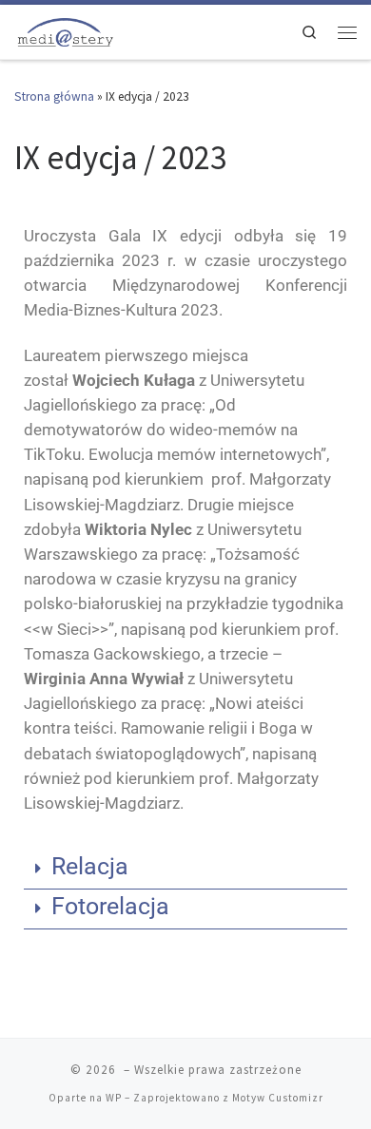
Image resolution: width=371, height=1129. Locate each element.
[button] (185, 870)
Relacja (89, 866)
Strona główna (54, 96)
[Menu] (347, 32)
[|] (65, 30)
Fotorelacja (110, 906)
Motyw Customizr (277, 1097)
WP (114, 1097)
